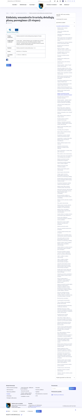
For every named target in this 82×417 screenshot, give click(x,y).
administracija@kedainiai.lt (36, 406)
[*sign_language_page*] (60, 1)
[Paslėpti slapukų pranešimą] (75, 410)
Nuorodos (38, 387)
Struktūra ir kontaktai (52, 4)
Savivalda (14, 4)
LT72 (37, 395)
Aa (65, 1)
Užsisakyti (72, 388)
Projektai (12, 13)
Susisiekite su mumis (25, 396)
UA (72, 1)
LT (68, 1)
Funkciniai (15, 411)
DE (74, 1)
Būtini (9, 411)
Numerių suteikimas (39, 389)
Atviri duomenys (10, 389)
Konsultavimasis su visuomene (42, 393)
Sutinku (38, 411)
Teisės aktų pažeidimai (11, 391)
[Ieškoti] (50, 1)
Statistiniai (23, 411)
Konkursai (66, 4)
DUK (61, 4)
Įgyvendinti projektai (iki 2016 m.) (21, 13)
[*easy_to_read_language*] (63, 1)
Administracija (23, 4)
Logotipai (37, 391)
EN (70, 1)
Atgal (8, 65)
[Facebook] (54, 1)
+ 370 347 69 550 (33, 407)
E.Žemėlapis (9, 395)
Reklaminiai (30, 411)
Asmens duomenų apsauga (12, 387)
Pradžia (7, 13)
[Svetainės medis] (57, 1)
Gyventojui (31, 4)
